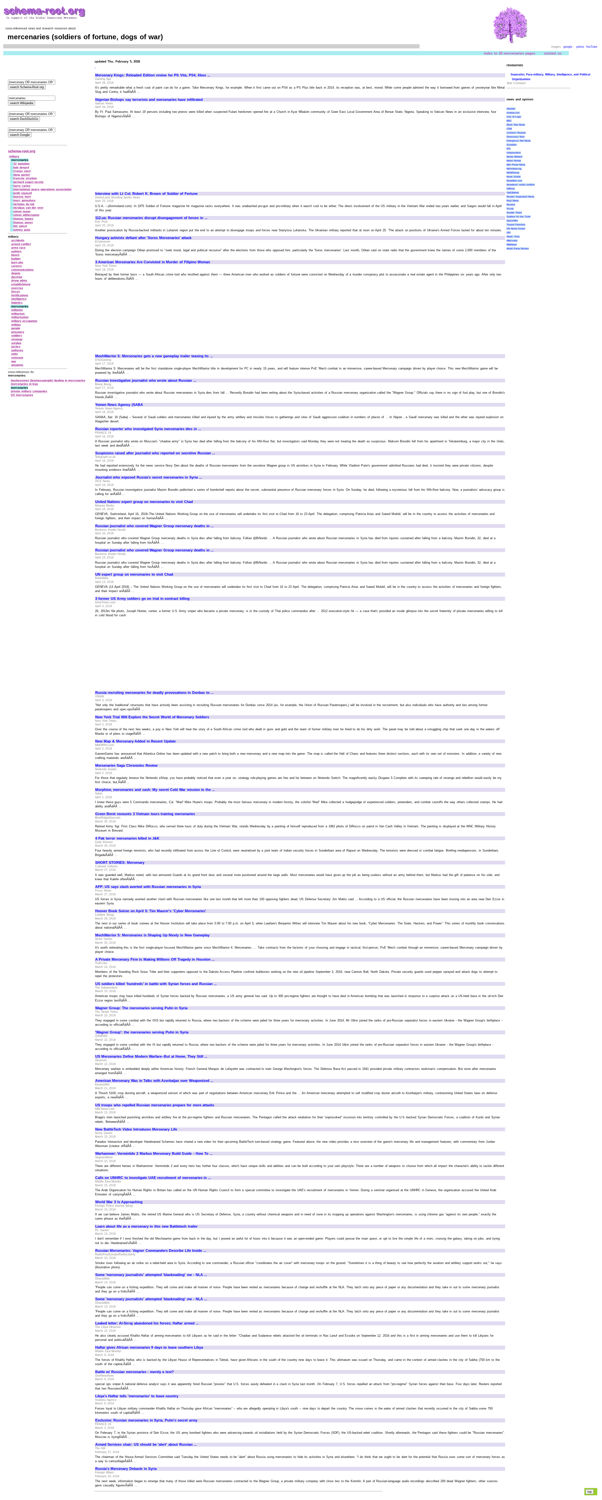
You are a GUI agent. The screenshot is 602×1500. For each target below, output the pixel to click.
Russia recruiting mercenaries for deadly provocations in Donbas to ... (154, 693)
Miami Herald (514, 160)
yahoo (580, 46)
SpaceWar (512, 220)
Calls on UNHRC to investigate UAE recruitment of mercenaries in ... (153, 1178)
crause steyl (22, 171)
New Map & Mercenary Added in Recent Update (135, 741)
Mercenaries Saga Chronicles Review (126, 765)
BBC (509, 120)
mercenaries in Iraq (24, 384)
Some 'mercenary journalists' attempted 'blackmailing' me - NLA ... (151, 1275)
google (567, 46)
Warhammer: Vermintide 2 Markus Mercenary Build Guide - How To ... (154, 1153)
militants (17, 310)
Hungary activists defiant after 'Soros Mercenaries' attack (143, 238)
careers (16, 266)
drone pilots (19, 280)
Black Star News (516, 124)
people (15, 328)
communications (22, 269)
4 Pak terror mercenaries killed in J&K (127, 838)
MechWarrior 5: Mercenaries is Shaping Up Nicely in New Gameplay (152, 935)
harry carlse (21, 186)
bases (15, 255)
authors (16, 251)
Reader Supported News (520, 196)
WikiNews (512, 244)
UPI (509, 232)
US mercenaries (22, 395)
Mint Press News (516, 164)
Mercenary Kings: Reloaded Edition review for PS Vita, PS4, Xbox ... (152, 75)
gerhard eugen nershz (28, 182)
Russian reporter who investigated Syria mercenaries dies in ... (148, 429)
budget (15, 258)
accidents (17, 240)
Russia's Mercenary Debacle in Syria (126, 1469)
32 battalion (21, 163)
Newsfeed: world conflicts (521, 184)
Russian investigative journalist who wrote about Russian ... (145, 380)
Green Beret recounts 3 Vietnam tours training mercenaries (145, 814)
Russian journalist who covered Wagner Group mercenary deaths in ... (154, 526)
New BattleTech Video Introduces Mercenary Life (136, 1129)
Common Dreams (516, 132)
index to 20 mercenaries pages (509, 53)
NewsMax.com (514, 180)
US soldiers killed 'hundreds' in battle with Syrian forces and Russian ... (156, 984)
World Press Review (518, 248)
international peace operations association (42, 189)
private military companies (29, 391)
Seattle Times (514, 212)
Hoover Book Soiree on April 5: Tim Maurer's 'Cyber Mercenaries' (150, 911)
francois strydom (25, 178)
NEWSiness (513, 172)
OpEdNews (513, 192)
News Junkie (514, 176)
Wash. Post (513, 236)
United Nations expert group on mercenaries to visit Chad (144, 502)
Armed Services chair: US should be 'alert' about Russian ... (146, 1444)
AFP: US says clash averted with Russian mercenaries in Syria (148, 887)
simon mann (21, 211)
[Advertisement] (134, 153)
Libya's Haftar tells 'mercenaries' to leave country (136, 1396)
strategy (17, 339)
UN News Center (516, 228)
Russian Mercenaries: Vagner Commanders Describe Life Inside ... (150, 1251)
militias (16, 324)
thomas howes (23, 218)
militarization (19, 317)
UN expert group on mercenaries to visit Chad (134, 574)
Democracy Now (515, 136)
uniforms (17, 350)
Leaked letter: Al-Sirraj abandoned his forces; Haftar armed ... (147, 1323)
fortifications (19, 295)
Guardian (512, 144)
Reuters (511, 204)
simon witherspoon (26, 215)
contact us (553, 53)
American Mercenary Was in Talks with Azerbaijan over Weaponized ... (154, 1081)
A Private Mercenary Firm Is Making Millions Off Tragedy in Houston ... (155, 959)
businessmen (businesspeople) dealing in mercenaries (48, 380)
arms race (18, 247)
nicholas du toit (23, 204)
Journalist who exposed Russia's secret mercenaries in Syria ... (148, 477)
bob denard (21, 167)
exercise (17, 288)
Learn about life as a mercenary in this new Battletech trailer (146, 1226)
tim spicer (20, 226)
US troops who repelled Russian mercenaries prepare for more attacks (154, 1105)
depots (15, 273)
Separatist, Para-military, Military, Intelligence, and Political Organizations (550, 77)
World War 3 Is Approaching (119, 1202)
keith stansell (22, 193)
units (14, 354)
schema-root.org (21, 151)
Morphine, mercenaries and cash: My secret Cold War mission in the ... (155, 790)
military (14, 156)
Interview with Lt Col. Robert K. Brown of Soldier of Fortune (146, 194)
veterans (17, 357)
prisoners (17, 332)
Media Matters (514, 156)
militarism (18, 313)
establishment (20, 284)
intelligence (19, 299)
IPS (509, 148)
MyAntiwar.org (514, 168)
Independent (514, 152)
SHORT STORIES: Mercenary (119, 862)
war (13, 361)
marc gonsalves (24, 200)
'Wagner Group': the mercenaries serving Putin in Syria (141, 1032)
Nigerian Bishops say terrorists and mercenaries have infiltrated (149, 100)
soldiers (16, 335)
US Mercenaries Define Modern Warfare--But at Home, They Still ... (151, 1056)
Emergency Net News (519, 140)
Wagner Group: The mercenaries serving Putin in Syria (141, 1008)
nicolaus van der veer (28, 207)
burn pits (17, 262)
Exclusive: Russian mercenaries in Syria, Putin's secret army (146, 1420)
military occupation (24, 321)
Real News (513, 200)
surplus (16, 343)
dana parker (21, 175)
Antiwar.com (513, 112)
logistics (17, 302)
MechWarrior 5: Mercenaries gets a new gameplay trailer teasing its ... (154, 356)
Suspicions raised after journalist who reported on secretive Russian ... (155, 453)
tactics (15, 346)
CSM (509, 128)
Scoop (510, 208)
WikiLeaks (512, 240)
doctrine (16, 277)
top (589, 1491)
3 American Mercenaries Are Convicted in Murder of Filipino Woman (152, 262)
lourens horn (22, 196)
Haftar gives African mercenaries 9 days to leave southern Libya (149, 1347)
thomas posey (23, 222)
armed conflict (21, 244)
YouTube (591, 46)
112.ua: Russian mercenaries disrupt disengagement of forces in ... (151, 218)
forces (15, 291)
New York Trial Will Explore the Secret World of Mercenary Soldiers (152, 717)
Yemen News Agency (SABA (119, 405)
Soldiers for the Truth (519, 216)
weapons (17, 365)
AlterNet (511, 108)
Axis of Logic (514, 116)
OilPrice (511, 188)
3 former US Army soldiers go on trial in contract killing (142, 599)
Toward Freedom (516, 224)
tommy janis (21, 230)
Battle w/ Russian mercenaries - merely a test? (134, 1372)
